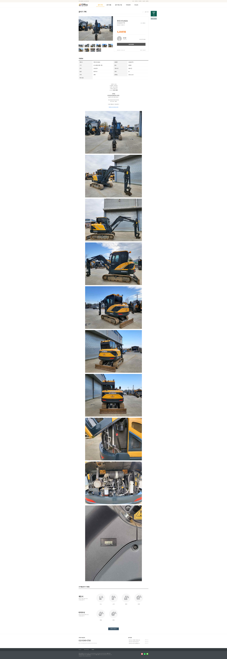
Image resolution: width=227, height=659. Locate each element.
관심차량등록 (131, 44)
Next (111, 28)
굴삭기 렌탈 (109, 5)
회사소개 (136, 5)
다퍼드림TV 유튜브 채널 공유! (134, 641)
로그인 (133, 1)
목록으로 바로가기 (113, 628)
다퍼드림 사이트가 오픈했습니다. (134, 643)
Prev (80, 28)
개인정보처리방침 (86, 649)
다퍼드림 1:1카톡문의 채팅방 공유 (134, 640)
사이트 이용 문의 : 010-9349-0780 (84, 1)
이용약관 (93, 649)
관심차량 (147, 1)
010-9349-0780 (85, 640)
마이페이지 (140, 1)
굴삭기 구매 (100, 5)
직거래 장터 (128, 5)
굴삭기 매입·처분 (118, 5)
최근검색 (143, 1)
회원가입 (136, 1)
